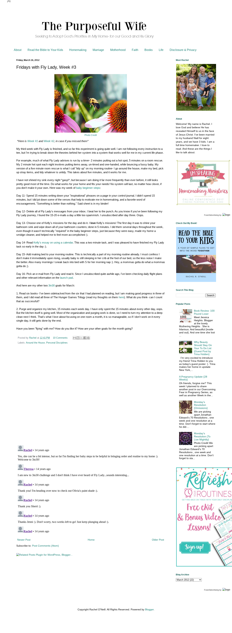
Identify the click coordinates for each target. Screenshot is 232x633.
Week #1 (32, 141)
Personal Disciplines (57, 343)
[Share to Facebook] (85, 338)
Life (161, 49)
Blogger (149, 609)
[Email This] (74, 338)
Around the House (35, 343)
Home (91, 539)
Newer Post (23, 539)
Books (148, 49)
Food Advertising (211, 215)
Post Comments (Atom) (45, 545)
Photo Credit (90, 135)
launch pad (66, 277)
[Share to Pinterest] (88, 338)
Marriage (98, 49)
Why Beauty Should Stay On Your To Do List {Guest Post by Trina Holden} (203, 348)
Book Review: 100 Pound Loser (204, 312)
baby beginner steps (88, 187)
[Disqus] (90, 395)
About (17, 49)
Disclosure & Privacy (183, 49)
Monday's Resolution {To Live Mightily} (202, 436)
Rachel (33, 338)
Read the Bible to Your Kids (45, 49)
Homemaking (77, 49)
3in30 (51, 285)
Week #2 (49, 141)
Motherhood (118, 49)
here (121, 297)
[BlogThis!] (78, 338)
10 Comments (60, 338)
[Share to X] (81, 338)
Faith (135, 49)
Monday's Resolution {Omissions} (201, 405)
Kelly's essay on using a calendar (53, 242)
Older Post (158, 539)
